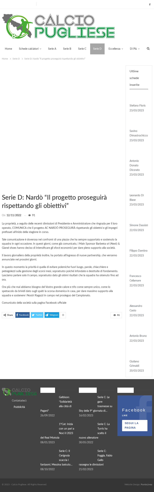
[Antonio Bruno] (138, 328)
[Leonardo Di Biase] (138, 187)
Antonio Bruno (138, 336)
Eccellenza (114, 49)
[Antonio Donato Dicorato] (138, 153)
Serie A (52, 49)
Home (8, 49)
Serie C (82, 49)
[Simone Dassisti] (138, 217)
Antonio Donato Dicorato (135, 165)
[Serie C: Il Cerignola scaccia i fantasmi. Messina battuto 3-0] (48, 455)
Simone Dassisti (139, 225)
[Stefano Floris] (138, 98)
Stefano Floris (138, 105)
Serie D (97, 49)
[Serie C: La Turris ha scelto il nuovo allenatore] (87, 428)
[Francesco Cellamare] (138, 268)
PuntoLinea (146, 484)
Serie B (67, 49)
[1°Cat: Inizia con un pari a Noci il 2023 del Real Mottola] (48, 428)
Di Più (133, 49)
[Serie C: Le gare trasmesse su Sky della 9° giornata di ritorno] (87, 401)
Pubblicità (19, 407)
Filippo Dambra (138, 250)
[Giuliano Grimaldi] (138, 354)
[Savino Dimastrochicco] (138, 123)
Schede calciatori (28, 49)
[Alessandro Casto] (138, 298)
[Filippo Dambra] (138, 243)
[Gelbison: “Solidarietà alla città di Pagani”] (48, 401)
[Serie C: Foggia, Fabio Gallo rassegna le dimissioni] (87, 455)
